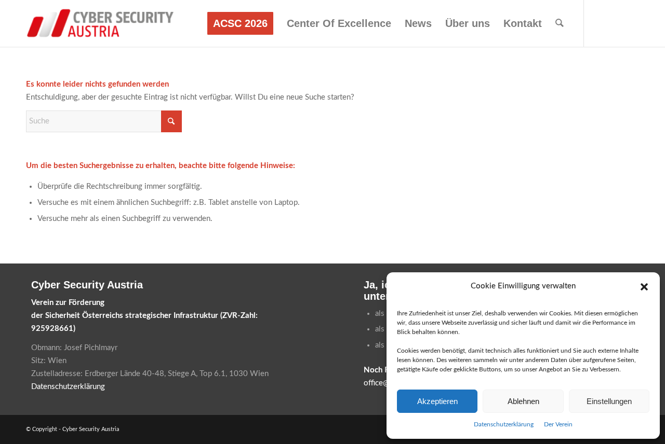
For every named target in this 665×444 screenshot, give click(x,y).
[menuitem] (240, 23)
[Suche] (559, 23)
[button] (644, 287)
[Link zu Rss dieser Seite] (631, 23)
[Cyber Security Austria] (100, 23)
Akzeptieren (437, 401)
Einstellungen (609, 401)
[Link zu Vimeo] (615, 23)
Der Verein (558, 424)
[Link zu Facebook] (600, 23)
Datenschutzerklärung (504, 424)
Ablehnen (523, 401)
